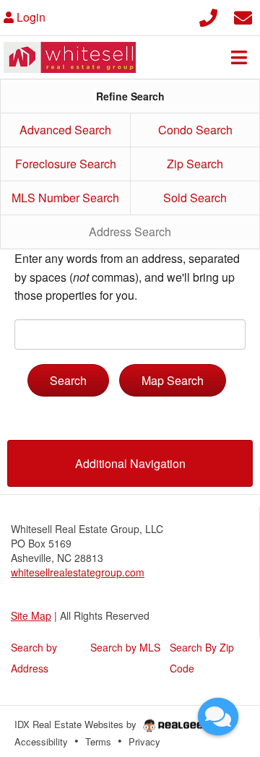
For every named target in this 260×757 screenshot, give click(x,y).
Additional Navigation (130, 463)
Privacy (144, 741)
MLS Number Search (65, 197)
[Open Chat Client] (218, 716)
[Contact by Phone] (208, 15)
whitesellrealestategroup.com (77, 572)
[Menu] (239, 57)
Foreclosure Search (65, 163)
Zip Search (195, 163)
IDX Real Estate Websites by (76, 724)
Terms (98, 741)
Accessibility (41, 741)
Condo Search (195, 129)
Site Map (31, 615)
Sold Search (195, 197)
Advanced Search (65, 129)
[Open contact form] (243, 15)
